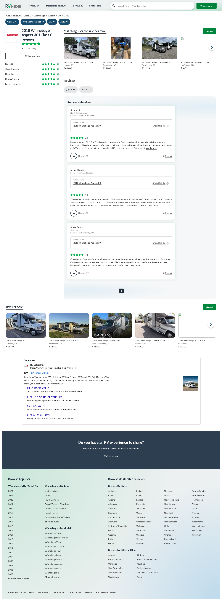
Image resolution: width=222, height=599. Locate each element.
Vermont (196, 513)
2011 (10, 548)
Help (31, 592)
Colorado (112, 513)
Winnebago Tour (53, 550)
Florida (111, 530)
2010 (10, 552)
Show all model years (18, 578)
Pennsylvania (170, 539)
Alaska (111, 495)
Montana (140, 543)
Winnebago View (53, 533)
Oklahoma (169, 530)
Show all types (52, 521)
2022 (10, 499)
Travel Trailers (51, 513)
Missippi (140, 534)
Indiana (139, 491)
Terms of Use (74, 592)
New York (168, 513)
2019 (10, 513)
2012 (10, 543)
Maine (139, 513)
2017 (10, 521)
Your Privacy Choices (106, 592)
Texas (195, 504)
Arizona (111, 499)
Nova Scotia (113, 577)
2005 (10, 574)
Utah (194, 508)
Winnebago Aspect (32, 21)
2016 (10, 526)
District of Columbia (117, 526)
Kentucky (140, 504)
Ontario (141, 555)
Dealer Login (58, 592)
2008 (10, 561)
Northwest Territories (147, 572)
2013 (10, 539)
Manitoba (112, 563)
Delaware (112, 521)
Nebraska (168, 491)
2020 (10, 508)
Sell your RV (77, 5)
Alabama (112, 491)
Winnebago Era (52, 572)
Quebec (141, 563)
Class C (10, 21)
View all (210, 31)
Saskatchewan (144, 568)
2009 (10, 556)
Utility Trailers (51, 491)
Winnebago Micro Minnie (56, 537)
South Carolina (199, 491)
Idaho (111, 539)
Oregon (168, 534)
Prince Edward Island (147, 559)
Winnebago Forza (53, 568)
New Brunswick (115, 568)
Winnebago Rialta (53, 559)
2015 (10, 530)
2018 (62, 21)
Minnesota (141, 530)
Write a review (206, 6)
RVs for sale (95, 5)
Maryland (140, 517)
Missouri (140, 539)
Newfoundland (115, 572)
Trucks (48, 495)
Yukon (140, 577)
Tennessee (197, 499)
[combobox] (71, 89)
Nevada (167, 495)
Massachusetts (143, 521)
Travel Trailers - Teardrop (57, 504)
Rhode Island (170, 543)
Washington (198, 521)
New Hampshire (171, 499)
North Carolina (171, 517)
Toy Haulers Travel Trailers (57, 517)
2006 (10, 569)
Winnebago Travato (54, 546)
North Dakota (170, 521)
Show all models (53, 577)
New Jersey (169, 504)
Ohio (166, 526)
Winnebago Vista (53, 542)
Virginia (195, 517)
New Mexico (170, 508)
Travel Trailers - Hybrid (55, 508)
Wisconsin (197, 530)
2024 (10, 491)
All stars (84, 89)
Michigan (140, 526)
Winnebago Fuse (53, 555)
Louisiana (140, 508)
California (112, 508)
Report (168, 156)
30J (50, 21)
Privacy (88, 592)
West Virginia (198, 526)
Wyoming (196, 534)
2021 (10, 504)
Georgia (112, 534)
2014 (10, 534)
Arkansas (112, 504)
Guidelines (42, 592)
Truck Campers (52, 499)
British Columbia (116, 559)
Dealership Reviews (56, 5)
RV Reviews (34, 5)
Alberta (111, 555)
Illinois (111, 543)
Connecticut (114, 517)
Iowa (138, 495)
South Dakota (198, 495)
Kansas (139, 499)
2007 (10, 565)
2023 (10, 495)
